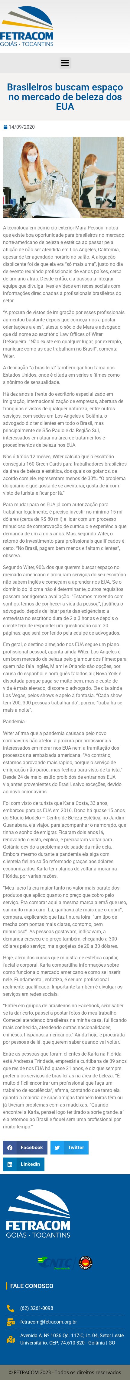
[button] (65, 63)
